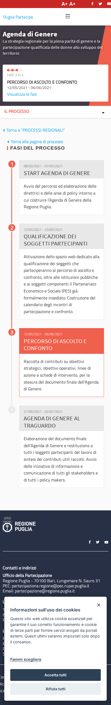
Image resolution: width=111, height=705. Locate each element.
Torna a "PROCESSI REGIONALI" (35, 130)
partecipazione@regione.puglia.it (45, 591)
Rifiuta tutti (55, 689)
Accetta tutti (55, 675)
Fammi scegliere (25, 659)
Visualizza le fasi (22, 94)
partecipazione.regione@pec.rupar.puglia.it (50, 585)
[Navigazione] (67, 16)
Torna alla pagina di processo (36, 141)
